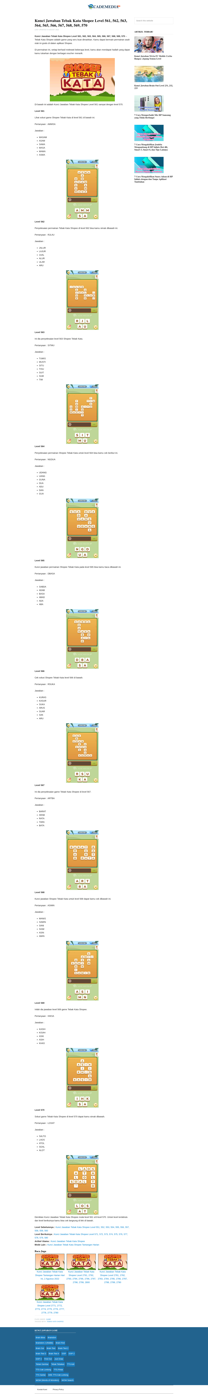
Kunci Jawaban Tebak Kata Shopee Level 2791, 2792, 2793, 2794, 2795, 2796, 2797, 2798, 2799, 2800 (81, 1277)
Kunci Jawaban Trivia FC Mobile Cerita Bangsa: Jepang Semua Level (153, 57)
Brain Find (60, 1343)
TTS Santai (41, 1375)
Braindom (52, 1337)
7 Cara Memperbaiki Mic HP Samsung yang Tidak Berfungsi (152, 116)
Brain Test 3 (41, 1354)
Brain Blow (40, 1337)
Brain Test (51, 1348)
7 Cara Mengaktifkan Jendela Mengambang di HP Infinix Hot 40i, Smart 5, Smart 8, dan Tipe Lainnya (151, 147)
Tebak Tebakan (57, 1364)
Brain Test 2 (63, 1348)
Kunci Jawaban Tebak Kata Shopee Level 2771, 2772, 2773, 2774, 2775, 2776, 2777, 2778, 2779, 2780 (50, 1307)
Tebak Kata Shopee (55, 1321)
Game (48, 1319)
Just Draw (58, 1359)
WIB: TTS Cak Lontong (58, 1375)
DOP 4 (39, 1359)
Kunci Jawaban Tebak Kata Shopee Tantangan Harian (73, 1245)
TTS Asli (70, 1364)
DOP (64, 1354)
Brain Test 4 (54, 1354)
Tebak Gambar (42, 1364)
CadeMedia (104, 6)
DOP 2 (72, 1354)
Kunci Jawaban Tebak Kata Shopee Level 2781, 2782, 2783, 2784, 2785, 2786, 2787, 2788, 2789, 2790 (113, 1277)
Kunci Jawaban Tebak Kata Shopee (68, 1241)
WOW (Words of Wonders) (47, 1380)
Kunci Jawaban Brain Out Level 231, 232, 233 (153, 87)
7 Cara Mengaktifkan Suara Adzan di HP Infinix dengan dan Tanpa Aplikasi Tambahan (153, 179)
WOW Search (68, 1380)
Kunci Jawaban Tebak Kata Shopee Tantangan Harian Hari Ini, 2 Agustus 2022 (50, 1275)
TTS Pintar (58, 1370)
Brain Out (40, 1348)
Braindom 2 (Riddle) (44, 1343)
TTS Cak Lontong (43, 1370)
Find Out (48, 1359)
